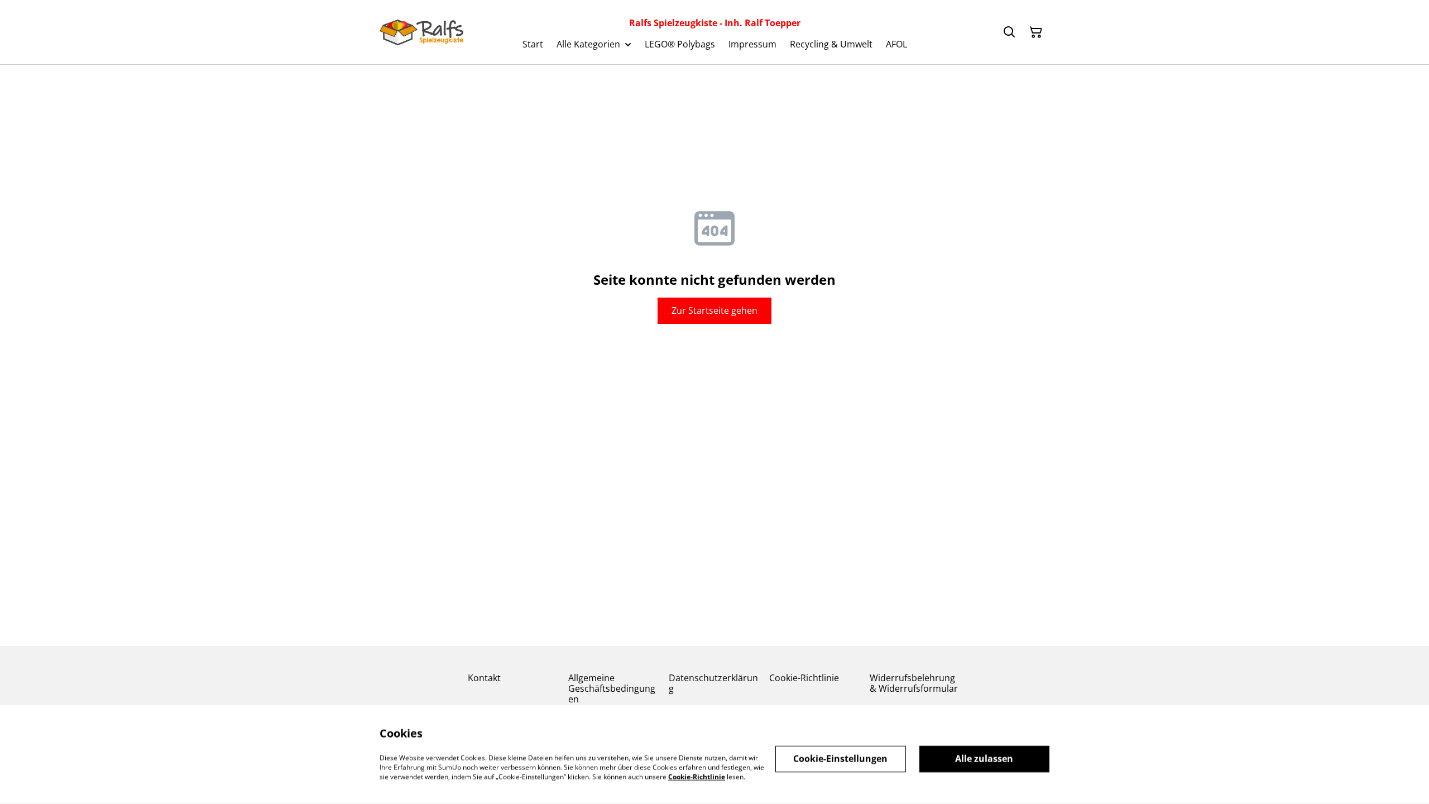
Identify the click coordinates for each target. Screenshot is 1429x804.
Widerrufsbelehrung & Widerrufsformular (914, 683)
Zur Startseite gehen (714, 310)
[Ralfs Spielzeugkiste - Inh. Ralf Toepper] (421, 32)
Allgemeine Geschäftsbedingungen (611, 688)
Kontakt (484, 678)
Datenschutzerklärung (713, 683)
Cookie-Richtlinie (804, 678)
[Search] (1009, 32)
